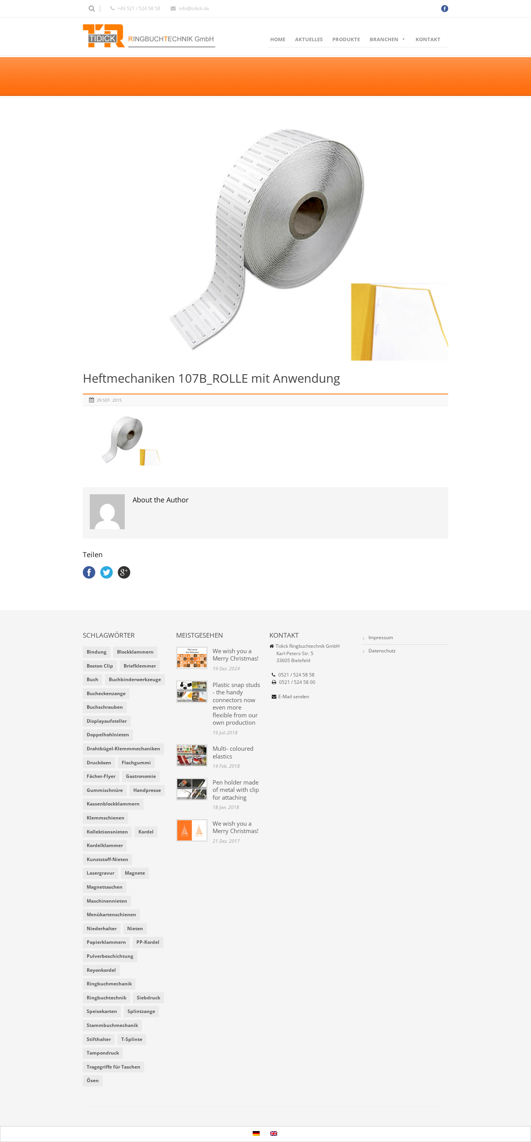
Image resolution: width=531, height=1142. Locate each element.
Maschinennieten (107, 901)
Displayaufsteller (107, 721)
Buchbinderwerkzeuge (135, 679)
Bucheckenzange (106, 693)
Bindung (97, 652)
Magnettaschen (104, 887)
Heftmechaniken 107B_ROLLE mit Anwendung (211, 378)
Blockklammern (135, 652)
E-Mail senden (293, 696)
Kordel (146, 831)
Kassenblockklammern (113, 803)
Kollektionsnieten (107, 831)
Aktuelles (309, 39)
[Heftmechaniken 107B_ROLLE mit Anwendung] (265, 239)
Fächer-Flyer (101, 776)
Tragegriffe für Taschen (113, 1067)
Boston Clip (100, 666)
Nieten (135, 928)
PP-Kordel (147, 942)
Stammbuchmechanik (112, 1025)
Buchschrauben (105, 707)
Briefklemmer (140, 666)
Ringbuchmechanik (109, 983)
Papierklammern (106, 942)
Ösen (93, 1080)
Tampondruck (103, 1053)
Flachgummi (136, 762)
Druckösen (99, 762)
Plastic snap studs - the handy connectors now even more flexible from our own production (236, 704)
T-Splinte (131, 1039)
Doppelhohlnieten (108, 734)
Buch (92, 679)
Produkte (346, 39)
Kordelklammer (105, 845)
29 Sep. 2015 (109, 400)
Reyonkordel (101, 970)
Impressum (381, 637)
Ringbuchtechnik (106, 997)
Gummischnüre (105, 790)
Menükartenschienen (111, 914)
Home (277, 39)
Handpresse (147, 790)
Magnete (135, 873)
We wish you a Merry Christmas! (236, 655)
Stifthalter (99, 1039)
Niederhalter (102, 928)
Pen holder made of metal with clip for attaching (236, 789)
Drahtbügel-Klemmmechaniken (123, 748)
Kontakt (428, 39)
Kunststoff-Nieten (107, 859)
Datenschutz (382, 650)
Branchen (384, 39)
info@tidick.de (194, 8)
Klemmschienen (105, 817)
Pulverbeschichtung (110, 956)
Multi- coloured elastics (233, 752)
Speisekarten (102, 1011)
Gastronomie (141, 776)
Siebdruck (148, 997)
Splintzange (141, 1011)
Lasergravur (100, 873)
